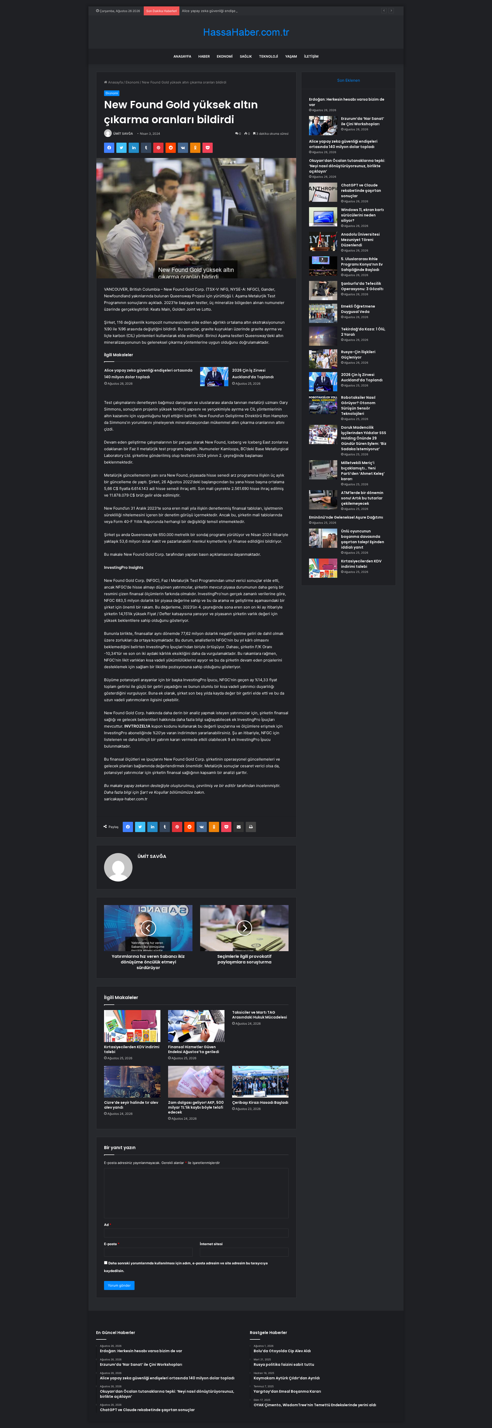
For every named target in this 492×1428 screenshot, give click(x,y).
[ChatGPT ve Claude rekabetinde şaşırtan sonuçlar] (323, 192)
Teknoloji (268, 56)
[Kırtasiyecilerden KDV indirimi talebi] (132, 1026)
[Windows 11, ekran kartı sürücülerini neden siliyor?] (323, 216)
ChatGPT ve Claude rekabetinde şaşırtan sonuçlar (361, 190)
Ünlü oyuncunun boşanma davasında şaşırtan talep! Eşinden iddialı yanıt (362, 539)
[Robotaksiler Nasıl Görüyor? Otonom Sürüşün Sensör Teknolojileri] (323, 404)
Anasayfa (182, 56)
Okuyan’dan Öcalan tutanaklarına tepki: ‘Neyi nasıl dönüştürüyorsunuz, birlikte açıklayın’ (347, 166)
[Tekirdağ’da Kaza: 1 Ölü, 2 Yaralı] (323, 336)
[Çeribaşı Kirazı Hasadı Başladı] (260, 1082)
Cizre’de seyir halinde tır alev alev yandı (131, 1105)
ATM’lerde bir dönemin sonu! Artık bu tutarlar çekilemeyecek (362, 498)
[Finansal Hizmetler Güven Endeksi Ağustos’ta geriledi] (196, 1026)
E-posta (111, 1244)
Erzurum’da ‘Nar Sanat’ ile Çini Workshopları (362, 121)
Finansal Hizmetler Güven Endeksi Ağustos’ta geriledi (193, 1049)
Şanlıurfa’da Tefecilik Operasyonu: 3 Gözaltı (362, 286)
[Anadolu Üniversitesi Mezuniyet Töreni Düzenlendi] (323, 241)
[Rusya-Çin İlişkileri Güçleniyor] (323, 359)
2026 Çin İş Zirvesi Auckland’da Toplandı (362, 377)
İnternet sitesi (211, 1244)
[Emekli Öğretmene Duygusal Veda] (323, 313)
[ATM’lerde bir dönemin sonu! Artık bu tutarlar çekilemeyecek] (323, 499)
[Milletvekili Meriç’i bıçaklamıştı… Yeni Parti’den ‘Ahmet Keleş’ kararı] (323, 469)
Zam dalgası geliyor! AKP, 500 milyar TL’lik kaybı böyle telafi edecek (196, 1107)
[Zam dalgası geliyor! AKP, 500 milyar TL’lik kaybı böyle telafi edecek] (196, 1082)
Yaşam (291, 56)
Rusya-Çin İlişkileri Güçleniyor (358, 354)
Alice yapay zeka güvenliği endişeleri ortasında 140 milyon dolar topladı (238, 11)
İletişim (311, 56)
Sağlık (246, 56)
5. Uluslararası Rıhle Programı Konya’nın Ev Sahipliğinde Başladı (362, 264)
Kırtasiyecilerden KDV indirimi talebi (131, 1049)
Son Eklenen (348, 80)
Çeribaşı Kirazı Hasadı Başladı (260, 1102)
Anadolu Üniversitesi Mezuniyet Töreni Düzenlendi (360, 240)
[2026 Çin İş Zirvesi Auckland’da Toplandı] (214, 376)
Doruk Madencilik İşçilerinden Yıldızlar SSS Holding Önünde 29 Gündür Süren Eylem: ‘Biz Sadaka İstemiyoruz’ (363, 438)
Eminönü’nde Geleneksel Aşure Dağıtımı (346, 517)
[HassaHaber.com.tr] (246, 32)
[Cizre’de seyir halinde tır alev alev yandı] (132, 1082)
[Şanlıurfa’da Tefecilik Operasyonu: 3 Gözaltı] (323, 290)
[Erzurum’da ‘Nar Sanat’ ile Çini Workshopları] (323, 125)
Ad (107, 1225)
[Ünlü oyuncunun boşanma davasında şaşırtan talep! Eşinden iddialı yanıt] (323, 538)
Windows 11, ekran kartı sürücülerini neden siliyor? (362, 215)
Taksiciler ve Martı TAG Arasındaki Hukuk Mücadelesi (259, 1015)
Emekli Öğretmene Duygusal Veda (358, 309)
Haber (204, 56)
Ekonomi (225, 56)
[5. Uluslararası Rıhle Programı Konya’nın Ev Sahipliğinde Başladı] (323, 266)
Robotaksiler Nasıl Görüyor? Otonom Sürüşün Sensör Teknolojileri (358, 405)
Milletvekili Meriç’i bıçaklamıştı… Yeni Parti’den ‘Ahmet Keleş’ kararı (363, 470)
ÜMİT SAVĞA (123, 133)
